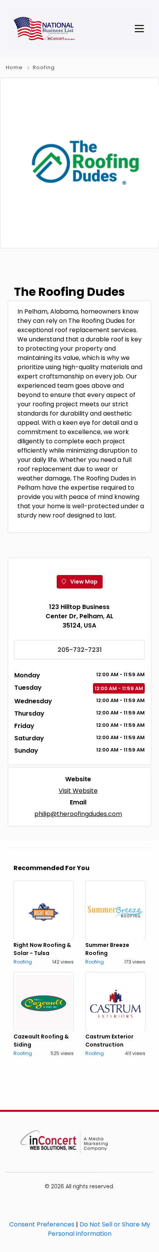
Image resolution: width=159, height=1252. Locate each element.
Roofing (44, 67)
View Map (83, 581)
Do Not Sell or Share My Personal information (99, 1229)
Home (14, 67)
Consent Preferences (41, 1224)
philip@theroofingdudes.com (78, 813)
